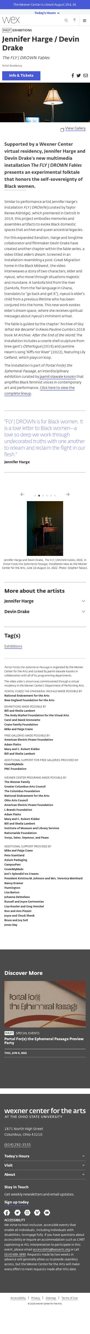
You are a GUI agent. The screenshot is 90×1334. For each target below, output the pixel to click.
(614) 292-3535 (17, 1144)
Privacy (36, 1298)
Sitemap (51, 1298)
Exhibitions (13, 646)
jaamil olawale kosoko (58, 376)
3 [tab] (43, 496)
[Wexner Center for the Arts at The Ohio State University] (45, 1116)
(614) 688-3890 (15, 1254)
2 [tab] (39, 496)
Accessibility (18, 1298)
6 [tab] (55, 496)
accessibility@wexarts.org (51, 1249)
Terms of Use (70, 1298)
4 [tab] (47, 496)
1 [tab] (35, 496)
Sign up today (16, 1202)
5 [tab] (51, 496)
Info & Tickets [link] (21, 76)
